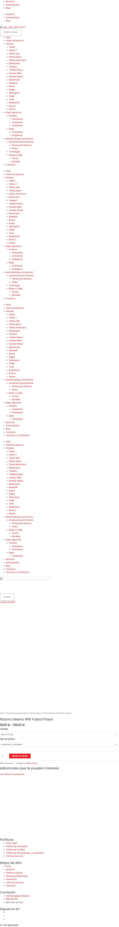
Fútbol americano (17, 60)
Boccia (12, 106)
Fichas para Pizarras (21, 145)
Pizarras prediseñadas (17, 713)
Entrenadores (12, 4)
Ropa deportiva (13, 112)
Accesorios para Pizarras (21, 142)
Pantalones (17, 119)
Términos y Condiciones (17, 435)
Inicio (8, 37)
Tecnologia (14, 151)
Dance (12, 109)
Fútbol (12, 47)
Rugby (12, 89)
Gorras (15, 158)
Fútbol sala (14, 53)
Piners (15, 148)
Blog (8, 8)
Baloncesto (14, 63)
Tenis (11, 99)
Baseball (13, 83)
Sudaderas (17, 125)
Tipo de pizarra (7, 739)
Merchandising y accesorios (19, 138)
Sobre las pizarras (15, 40)
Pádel (12, 96)
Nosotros (10, 1)
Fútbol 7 (13, 50)
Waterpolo (14, 93)
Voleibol (13, 66)
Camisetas (17, 122)
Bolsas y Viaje (15, 155)
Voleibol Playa (16, 70)
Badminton (14, 102)
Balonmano (14, 79)
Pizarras (10, 44)
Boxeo (12, 86)
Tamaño (4, 729)
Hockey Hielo (15, 73)
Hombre (13, 115)
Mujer (11, 129)
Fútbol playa (15, 57)
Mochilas (16, 161)
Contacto (11, 164)
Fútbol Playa (35, 713)
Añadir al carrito (20, 756)
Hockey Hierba (16, 76)
